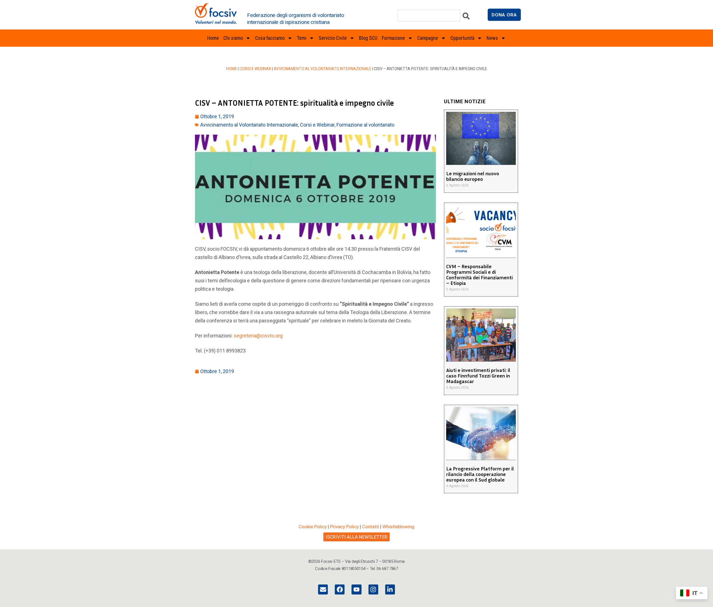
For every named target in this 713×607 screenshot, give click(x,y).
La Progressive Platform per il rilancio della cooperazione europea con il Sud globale (480, 474)
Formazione (393, 38)
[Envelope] (323, 589)
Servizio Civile (333, 38)
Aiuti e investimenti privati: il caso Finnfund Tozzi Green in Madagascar (478, 375)
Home (213, 38)
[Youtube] (356, 589)
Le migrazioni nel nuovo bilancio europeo (472, 176)
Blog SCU (368, 38)
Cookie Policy (313, 526)
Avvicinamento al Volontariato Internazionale (323, 68)
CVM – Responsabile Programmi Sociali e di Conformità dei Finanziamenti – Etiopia (479, 274)
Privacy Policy (344, 526)
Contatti (370, 526)
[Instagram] (373, 589)
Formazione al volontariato (365, 125)
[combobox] (429, 15)
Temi (301, 38)
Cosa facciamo (270, 38)
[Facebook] (340, 589)
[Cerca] (466, 17)
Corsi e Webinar (255, 68)
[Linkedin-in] (390, 589)
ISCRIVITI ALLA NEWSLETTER (356, 537)
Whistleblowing (398, 526)
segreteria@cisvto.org (258, 336)
